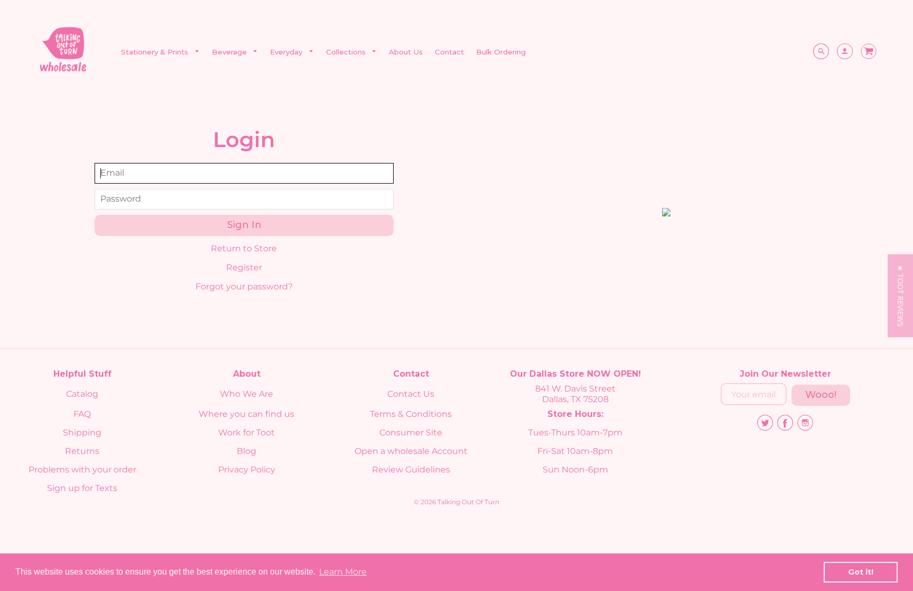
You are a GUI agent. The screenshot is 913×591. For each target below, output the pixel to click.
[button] (900, 296)
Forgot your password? (244, 286)
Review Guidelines (411, 470)
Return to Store (244, 248)
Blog (246, 451)
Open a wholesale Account (411, 451)
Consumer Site (410, 433)
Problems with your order (82, 470)
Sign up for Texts (82, 488)
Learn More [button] (343, 572)
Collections (347, 52)
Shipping (82, 433)
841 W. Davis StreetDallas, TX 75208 (575, 394)
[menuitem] (160, 52)
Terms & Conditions (411, 414)
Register (244, 267)
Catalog (82, 394)
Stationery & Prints (155, 52)
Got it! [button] (860, 572)
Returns (82, 451)
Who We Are (246, 394)
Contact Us (410, 394)
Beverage (230, 52)
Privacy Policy (246, 470)
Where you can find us (246, 414)
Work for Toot (246, 433)
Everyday (287, 52)
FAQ (82, 414)
